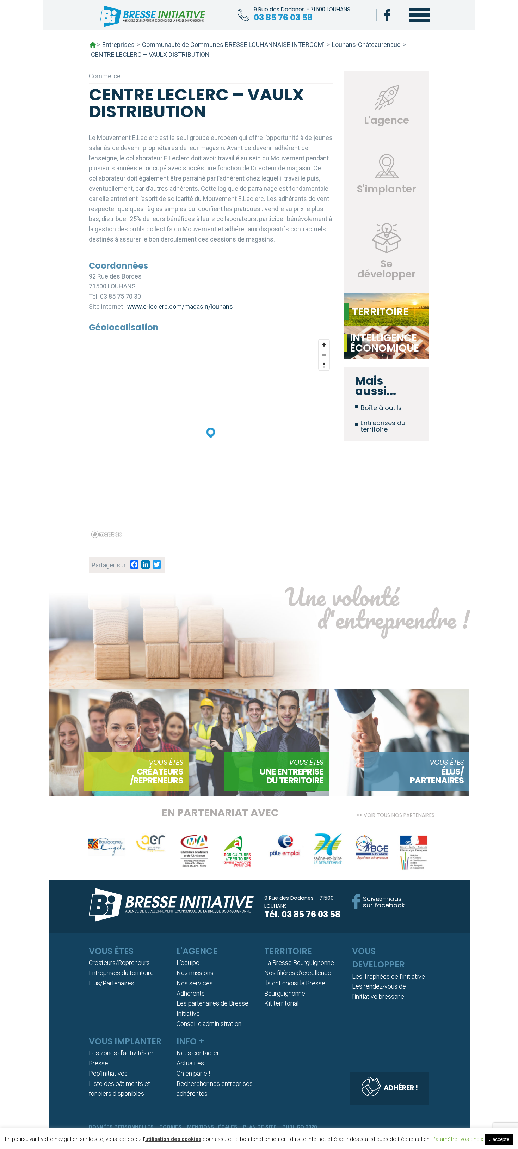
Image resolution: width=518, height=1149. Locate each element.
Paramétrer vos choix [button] (457, 1139)
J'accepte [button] (499, 1139)
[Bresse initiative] (152, 18)
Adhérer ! (401, 1088)
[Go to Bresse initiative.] (93, 45)
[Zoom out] (324, 355)
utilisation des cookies (173, 1139)
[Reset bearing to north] (324, 365)
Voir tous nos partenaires (399, 815)
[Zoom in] (324, 345)
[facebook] (386, 15)
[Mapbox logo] (106, 534)
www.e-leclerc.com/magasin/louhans (180, 306)
